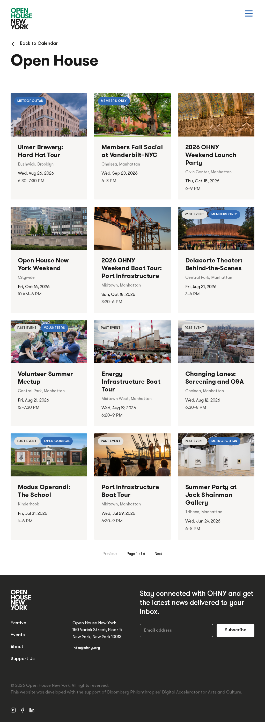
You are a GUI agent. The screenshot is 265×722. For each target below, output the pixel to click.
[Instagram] (13, 710)
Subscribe (235, 630)
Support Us (23, 659)
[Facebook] (22, 710)
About (17, 647)
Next (158, 554)
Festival (19, 623)
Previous (110, 554)
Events (18, 635)
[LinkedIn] (31, 710)
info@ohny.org (86, 648)
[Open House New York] (22, 19)
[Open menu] (248, 13)
